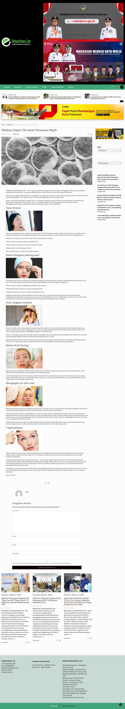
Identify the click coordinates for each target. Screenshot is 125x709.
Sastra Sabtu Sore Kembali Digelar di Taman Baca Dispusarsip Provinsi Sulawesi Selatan (107, 97)
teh (65, 190)
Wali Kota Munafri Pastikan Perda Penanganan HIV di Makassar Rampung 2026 (47, 600)
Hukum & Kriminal (57, 87)
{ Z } (59, 706)
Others (70, 87)
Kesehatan (16, 134)
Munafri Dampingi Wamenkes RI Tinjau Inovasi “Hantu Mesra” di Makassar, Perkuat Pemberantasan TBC (15, 601)
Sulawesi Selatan (31, 87)
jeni (27, 491)
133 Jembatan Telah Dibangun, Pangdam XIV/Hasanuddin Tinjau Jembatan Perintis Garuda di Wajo (109, 187)
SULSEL (19, 595)
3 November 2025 (38, 606)
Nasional (18, 87)
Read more (4, 642)
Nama (14, 536)
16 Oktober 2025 (69, 608)
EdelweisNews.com (68, 706)
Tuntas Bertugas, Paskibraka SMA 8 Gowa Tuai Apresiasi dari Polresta (65, 97)
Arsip (99, 147)
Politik (44, 87)
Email (14, 545)
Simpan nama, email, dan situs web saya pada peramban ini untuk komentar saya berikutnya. (41, 563)
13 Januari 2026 (7, 608)
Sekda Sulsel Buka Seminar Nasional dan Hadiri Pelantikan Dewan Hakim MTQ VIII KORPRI (107, 177)
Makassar (12, 595)
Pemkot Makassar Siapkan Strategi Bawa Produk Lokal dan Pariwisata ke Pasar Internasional (109, 197)
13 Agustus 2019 (7, 134)
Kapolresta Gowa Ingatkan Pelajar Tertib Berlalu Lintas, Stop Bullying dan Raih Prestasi (24, 97)
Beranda (7, 87)
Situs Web (15, 553)
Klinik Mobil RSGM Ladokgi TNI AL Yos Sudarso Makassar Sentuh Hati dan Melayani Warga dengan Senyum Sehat (77, 601)
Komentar (16, 511)
